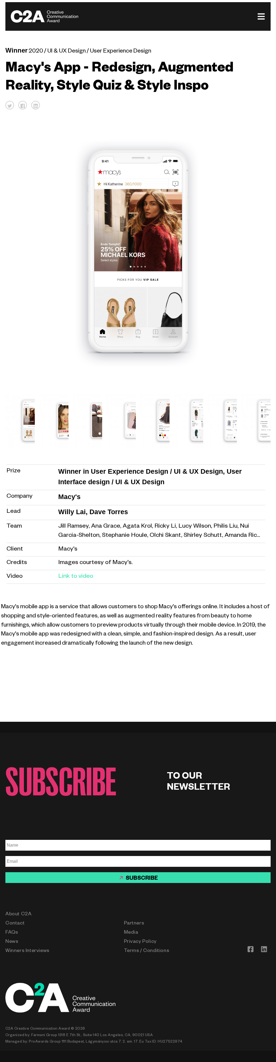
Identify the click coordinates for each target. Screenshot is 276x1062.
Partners (134, 923)
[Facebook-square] (250, 949)
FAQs (11, 933)
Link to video (75, 576)
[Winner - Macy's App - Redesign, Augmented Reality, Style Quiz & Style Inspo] (18, 421)
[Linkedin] (264, 949)
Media (131, 933)
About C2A (18, 914)
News (11, 942)
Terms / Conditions (146, 951)
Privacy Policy (140, 942)
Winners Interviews (27, 951)
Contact (15, 923)
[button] (9, 105)
